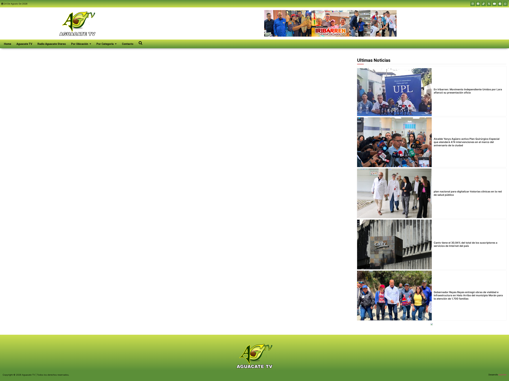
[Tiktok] (483, 3)
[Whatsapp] (505, 3)
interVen (502, 374)
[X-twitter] (489, 3)
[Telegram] (499, 3)
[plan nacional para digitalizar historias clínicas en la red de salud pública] (394, 193)
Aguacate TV (24, 43)
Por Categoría (105, 43)
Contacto (127, 43)
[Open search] (140, 43)
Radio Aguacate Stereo (52, 43)
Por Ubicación (79, 43)
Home (7, 43)
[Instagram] (472, 3)
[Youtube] (494, 3)
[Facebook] (478, 3)
